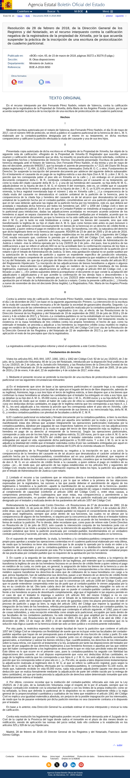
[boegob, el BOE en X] (56, 767)
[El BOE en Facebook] (65, 767)
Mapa (44, 756)
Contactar (10, 756)
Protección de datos (85, 756)
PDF (20, 82)
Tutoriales (54, 759)
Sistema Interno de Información (111, 756)
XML (47, 82)
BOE (28, 16)
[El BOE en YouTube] (81, 767)
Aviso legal (55, 756)
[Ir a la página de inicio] (66, 5)
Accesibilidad (68, 756)
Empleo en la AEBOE (71, 759)
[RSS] (48, 767)
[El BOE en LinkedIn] (73, 767)
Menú (106, 11)
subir (119, 745)
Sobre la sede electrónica (28, 756)
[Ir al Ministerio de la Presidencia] (6, 5)
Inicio (19, 16)
